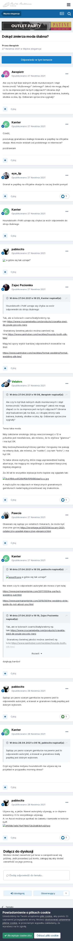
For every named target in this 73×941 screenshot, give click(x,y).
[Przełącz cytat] (7, 298)
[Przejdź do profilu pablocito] (6, 251)
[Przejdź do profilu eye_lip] (6, 175)
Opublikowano (28, 75)
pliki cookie (46, 916)
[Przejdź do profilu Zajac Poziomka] (6, 287)
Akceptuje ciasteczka (19, 935)
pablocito (18, 249)
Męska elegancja (32, 48)
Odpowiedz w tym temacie (36, 59)
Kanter (16, 122)
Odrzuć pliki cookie (47, 935)
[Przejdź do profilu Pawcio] (6, 515)
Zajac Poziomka (22, 285)
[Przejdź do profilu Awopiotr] (6, 74)
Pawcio (16, 513)
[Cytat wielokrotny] (5, 109)
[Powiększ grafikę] (4, 260)
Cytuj (13, 109)
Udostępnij (18, 893)
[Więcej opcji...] (66, 74)
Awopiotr (14, 45)
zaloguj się (46, 858)
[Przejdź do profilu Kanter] (6, 124)
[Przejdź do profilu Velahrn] (6, 383)
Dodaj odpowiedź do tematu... (26, 875)
